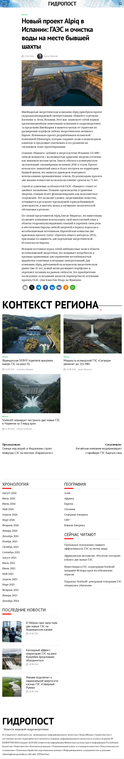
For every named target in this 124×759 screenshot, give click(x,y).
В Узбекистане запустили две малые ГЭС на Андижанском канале (41, 626)
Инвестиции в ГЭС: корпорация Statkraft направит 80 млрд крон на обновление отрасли (89, 570)
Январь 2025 (9, 595)
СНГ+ (67, 520)
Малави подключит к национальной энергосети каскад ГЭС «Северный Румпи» (42, 682)
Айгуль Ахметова (24, 429)
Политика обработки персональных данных (39, 750)
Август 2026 (9, 493)
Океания (69, 509)
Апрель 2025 (9, 579)
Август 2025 (9, 557)
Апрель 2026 (9, 514)
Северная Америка (76, 514)
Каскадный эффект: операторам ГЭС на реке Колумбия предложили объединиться (41, 655)
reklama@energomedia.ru (14, 754)
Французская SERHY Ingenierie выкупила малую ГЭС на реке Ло (27, 362)
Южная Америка (74, 525)
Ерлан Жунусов (51, 56)
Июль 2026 (8, 498)
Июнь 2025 (8, 568)
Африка (69, 498)
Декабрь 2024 (10, 600)
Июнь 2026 (8, 503)
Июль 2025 (8, 563)
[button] (25, 287)
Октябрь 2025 (10, 546)
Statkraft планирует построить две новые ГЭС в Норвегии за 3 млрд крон (31, 421)
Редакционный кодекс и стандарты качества (75, 746)
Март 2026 (8, 520)
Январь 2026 (9, 530)
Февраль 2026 (10, 525)
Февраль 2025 (10, 590)
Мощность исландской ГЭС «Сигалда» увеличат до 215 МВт (87, 362)
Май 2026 (8, 509)
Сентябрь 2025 (11, 552)
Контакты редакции (40, 746)
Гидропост (62, 3)
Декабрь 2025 (10, 536)
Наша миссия (21, 746)
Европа (24, 15)
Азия (67, 493)
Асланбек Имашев (25, 369)
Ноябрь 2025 (10, 541)
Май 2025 (8, 573)
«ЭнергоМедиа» (86, 734)
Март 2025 (8, 584)
